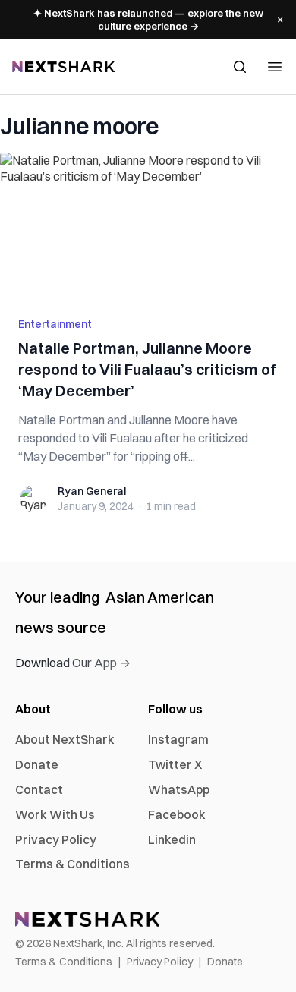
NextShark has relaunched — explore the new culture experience (148, 19)
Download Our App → (73, 662)
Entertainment (55, 324)
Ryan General (92, 491)
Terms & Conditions (72, 863)
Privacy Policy (55, 839)
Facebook (177, 814)
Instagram (178, 739)
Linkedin (172, 839)
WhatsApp (178, 789)
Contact (39, 789)
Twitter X (175, 764)
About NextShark (65, 739)
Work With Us (55, 814)
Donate (36, 764)
